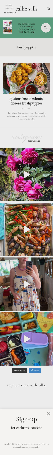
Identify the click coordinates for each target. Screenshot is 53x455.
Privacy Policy (34, 447)
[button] (48, 413)
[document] (26, 227)
